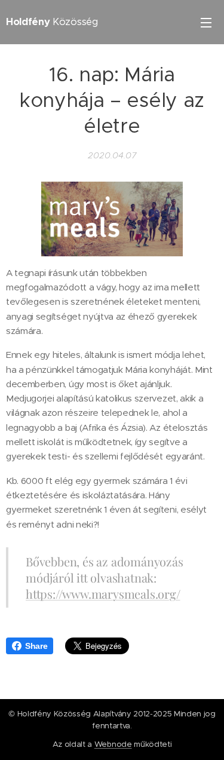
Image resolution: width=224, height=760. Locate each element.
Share (36, 646)
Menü (206, 22)
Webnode (113, 744)
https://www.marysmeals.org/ (103, 594)
